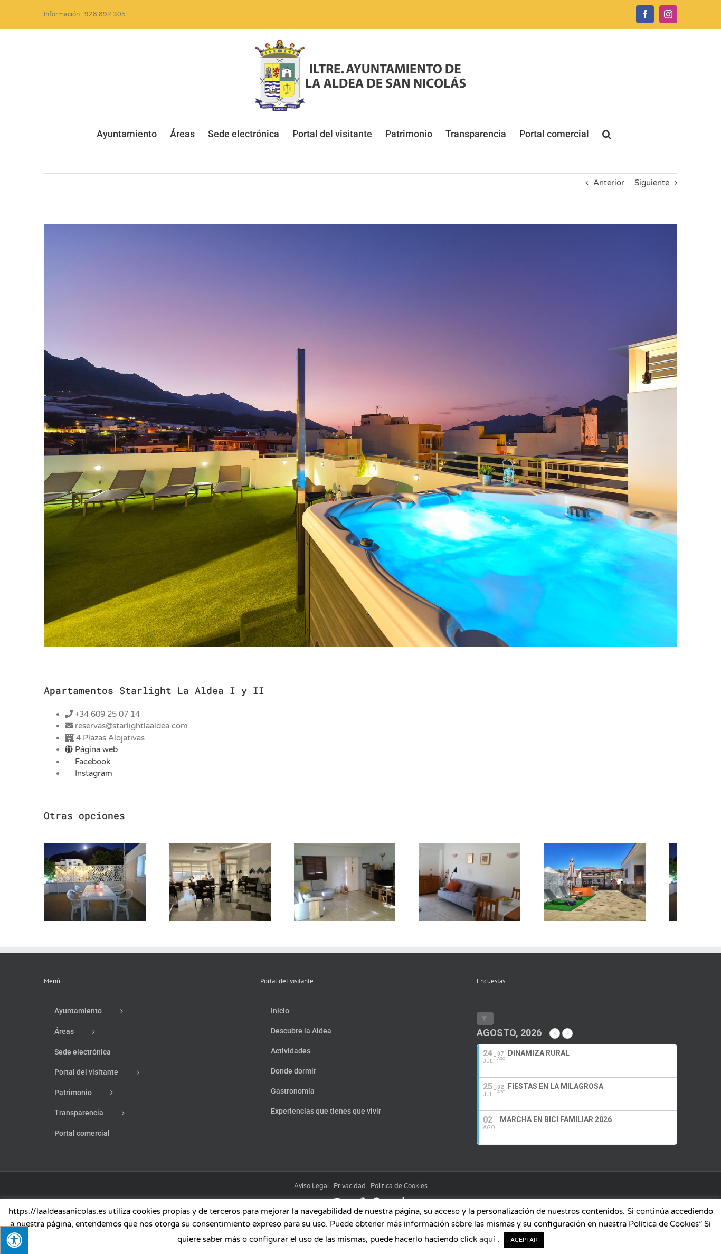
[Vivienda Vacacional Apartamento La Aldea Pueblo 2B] (361, 848)
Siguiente (651, 182)
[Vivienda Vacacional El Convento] (623, 848)
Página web (95, 749)
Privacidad (350, 1190)
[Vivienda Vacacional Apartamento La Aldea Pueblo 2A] (492, 848)
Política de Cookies (399, 1190)
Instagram (92, 773)
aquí (487, 1239)
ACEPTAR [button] (524, 1240)
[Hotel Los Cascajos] (229, 848)
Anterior (608, 182)
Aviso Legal (311, 1190)
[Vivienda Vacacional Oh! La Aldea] (98, 848)
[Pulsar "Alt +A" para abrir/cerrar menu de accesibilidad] (14, 1240)
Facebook (91, 761)
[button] (606, 133)
